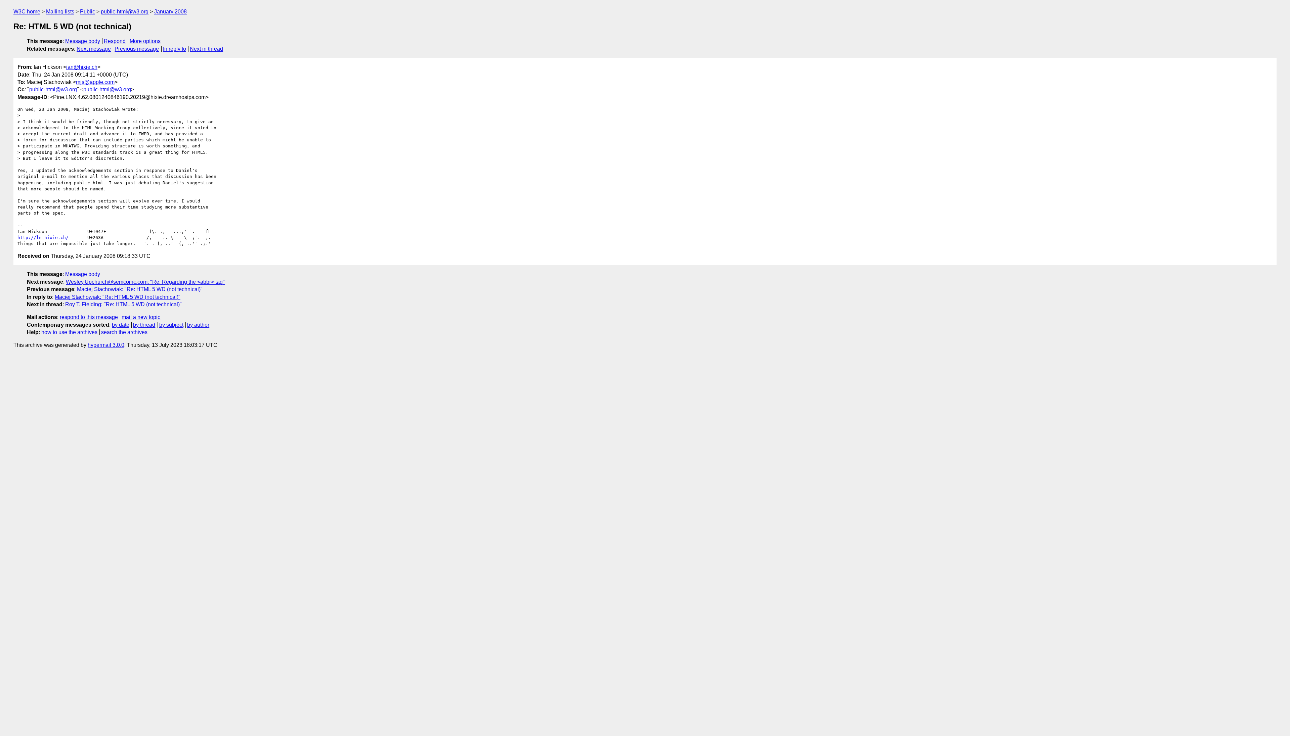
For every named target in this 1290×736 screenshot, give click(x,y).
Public (87, 11)
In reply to (174, 49)
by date (120, 325)
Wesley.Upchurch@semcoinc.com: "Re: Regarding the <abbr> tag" (145, 282)
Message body (82, 41)
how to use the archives (69, 332)
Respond (115, 41)
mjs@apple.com (95, 82)
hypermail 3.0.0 (106, 345)
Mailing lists (60, 11)
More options (145, 41)
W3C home (26, 11)
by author (198, 325)
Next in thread (206, 49)
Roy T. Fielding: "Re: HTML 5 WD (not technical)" (123, 304)
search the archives (124, 332)
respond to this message (89, 317)
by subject (171, 325)
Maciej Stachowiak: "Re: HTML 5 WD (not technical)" (140, 289)
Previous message (137, 49)
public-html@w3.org (124, 11)
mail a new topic (141, 317)
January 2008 (170, 11)
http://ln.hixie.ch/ (43, 237)
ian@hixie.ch (81, 67)
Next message (94, 49)
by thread (144, 325)
